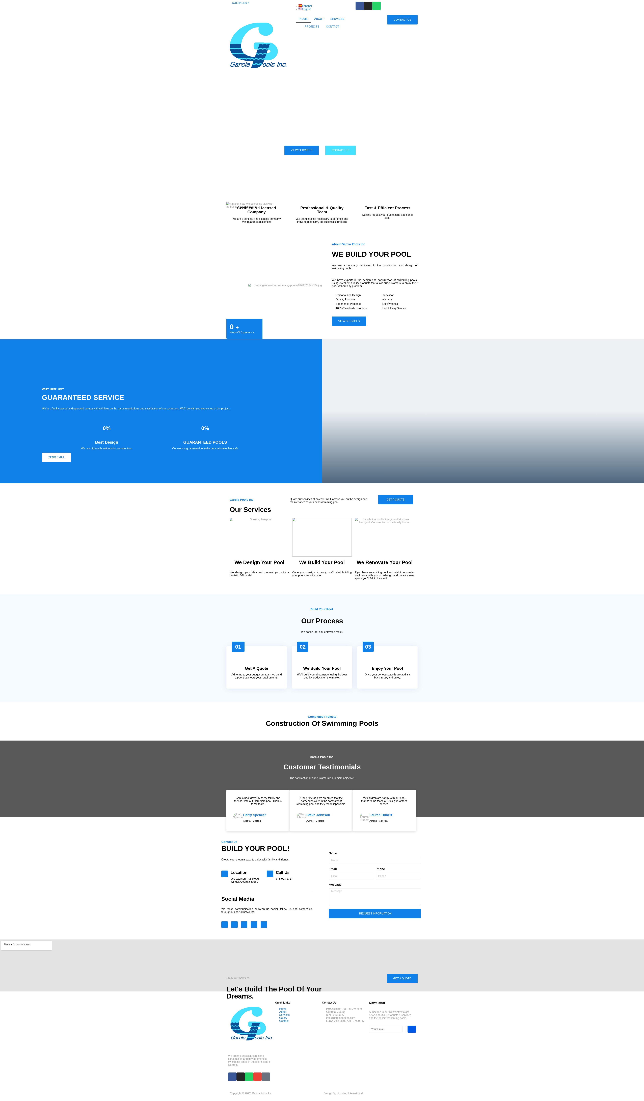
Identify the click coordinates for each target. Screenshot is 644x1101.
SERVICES (337, 18)
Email (333, 869)
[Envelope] (264, 924)
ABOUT (319, 18)
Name (333, 853)
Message (335, 884)
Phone (380, 869)
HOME (304, 18)
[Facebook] (360, 6)
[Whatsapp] (376, 6)
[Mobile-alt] (266, 1076)
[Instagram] (368, 6)
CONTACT (332, 26)
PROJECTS (312, 26)
